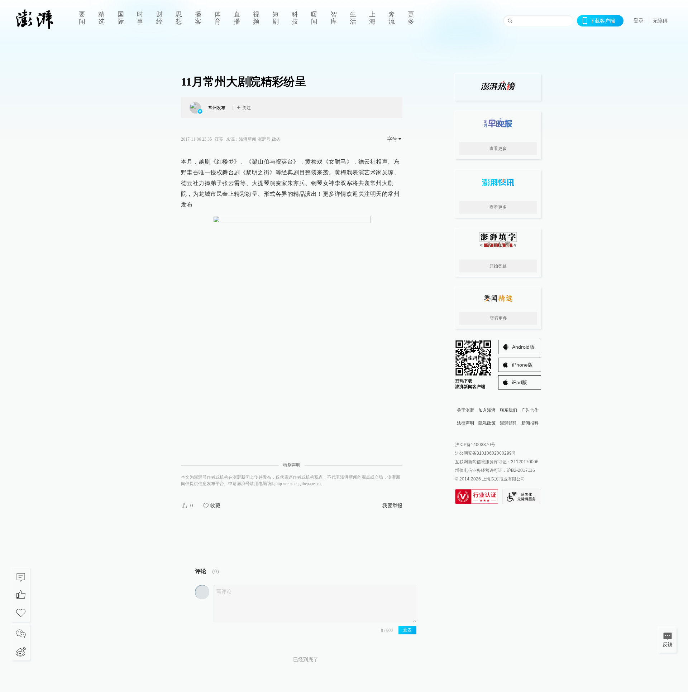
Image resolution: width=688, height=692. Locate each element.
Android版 (523, 347)
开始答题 (498, 265)
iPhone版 (522, 365)
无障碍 (660, 21)
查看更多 (498, 148)
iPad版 (519, 382)
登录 (639, 20)
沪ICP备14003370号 (475, 444)
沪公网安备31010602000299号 (485, 453)
